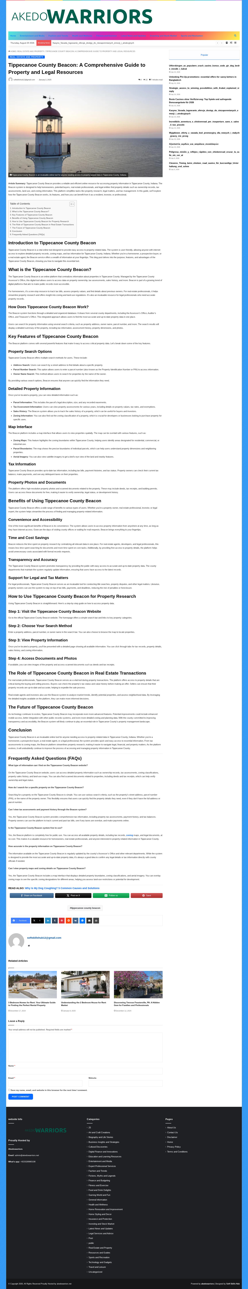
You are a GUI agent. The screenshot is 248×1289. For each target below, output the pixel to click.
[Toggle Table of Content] (70, 204)
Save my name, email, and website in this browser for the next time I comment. (49, 1090)
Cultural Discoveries (98, 1147)
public (91, 1243)
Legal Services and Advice (101, 1233)
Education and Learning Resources (105, 1156)
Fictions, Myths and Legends (102, 1176)
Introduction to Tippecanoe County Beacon (31, 208)
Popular (204, 55)
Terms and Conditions (177, 1152)
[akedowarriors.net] (81, 16)
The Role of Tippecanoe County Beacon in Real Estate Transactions (43, 225)
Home (13, 36)
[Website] (29, 945)
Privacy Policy (174, 1147)
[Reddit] (68, 920)
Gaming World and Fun (99, 1195)
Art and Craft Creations (99, 1132)
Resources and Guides (99, 1253)
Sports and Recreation (192, 36)
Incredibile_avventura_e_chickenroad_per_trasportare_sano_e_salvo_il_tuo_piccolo (91, 43)
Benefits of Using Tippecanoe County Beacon (32, 218)
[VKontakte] (75, 920)
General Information (98, 1200)
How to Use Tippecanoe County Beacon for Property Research (40, 221)
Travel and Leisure (97, 1267)
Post (91, 1238)
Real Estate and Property (30, 51)
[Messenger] (82, 920)
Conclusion (17, 231)
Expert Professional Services (102, 1166)
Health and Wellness (82, 36)
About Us (171, 1127)
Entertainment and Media (32, 36)
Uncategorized (95, 1272)
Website (92, 1078)
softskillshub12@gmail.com (44, 937)
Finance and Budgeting (99, 1180)
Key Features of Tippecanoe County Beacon (32, 215)
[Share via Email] (89, 920)
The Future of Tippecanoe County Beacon (31, 228)
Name (11, 1066)
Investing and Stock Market (163, 36)
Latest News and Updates (133, 36)
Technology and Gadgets (100, 1262)
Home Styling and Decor (100, 1214)
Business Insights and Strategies (104, 1142)
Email (11, 1078)
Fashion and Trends (58, 36)
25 (90, 1127)
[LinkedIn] (48, 920)
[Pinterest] (62, 920)
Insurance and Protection (100, 1219)
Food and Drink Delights (100, 1190)
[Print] (96, 920)
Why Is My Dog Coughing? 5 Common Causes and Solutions (62, 888)
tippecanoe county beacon (85, 908)
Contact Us (172, 1132)
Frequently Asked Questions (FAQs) (28, 234)
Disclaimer (172, 1137)
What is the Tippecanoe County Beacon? (30, 211)
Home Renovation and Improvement (106, 1209)
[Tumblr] (55, 920)
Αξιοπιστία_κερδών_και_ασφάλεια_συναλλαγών (193, 144)
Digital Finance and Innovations (103, 1152)
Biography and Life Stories (101, 1137)
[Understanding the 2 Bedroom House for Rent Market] (85, 984)
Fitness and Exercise (106, 36)
